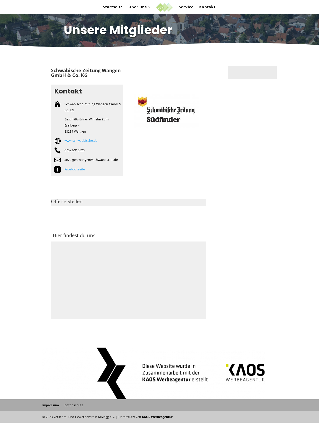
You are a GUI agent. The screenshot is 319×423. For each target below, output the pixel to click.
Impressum (50, 405)
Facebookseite (74, 169)
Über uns (137, 7)
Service (186, 7)
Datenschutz (73, 405)
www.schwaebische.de (80, 140)
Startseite (113, 7)
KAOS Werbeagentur (157, 417)
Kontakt (207, 7)
